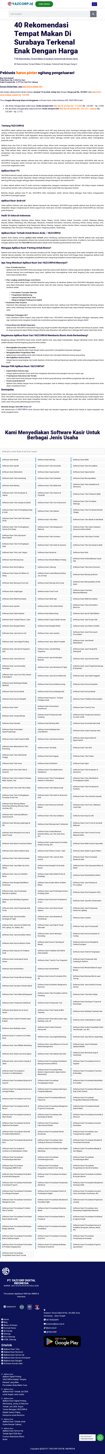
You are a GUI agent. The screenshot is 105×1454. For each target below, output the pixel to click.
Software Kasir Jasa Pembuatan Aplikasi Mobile (85, 1045)
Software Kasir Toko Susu (12, 763)
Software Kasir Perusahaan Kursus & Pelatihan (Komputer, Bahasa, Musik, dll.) (87, 1227)
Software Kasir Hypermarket (84, 472)
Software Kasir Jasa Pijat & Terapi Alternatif (50, 926)
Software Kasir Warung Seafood (85, 574)
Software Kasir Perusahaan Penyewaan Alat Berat (53, 1184)
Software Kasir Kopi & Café (83, 816)
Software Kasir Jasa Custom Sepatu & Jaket (16, 1062)
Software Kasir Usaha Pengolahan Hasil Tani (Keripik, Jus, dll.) (88, 1028)
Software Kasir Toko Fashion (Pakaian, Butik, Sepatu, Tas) (16, 779)
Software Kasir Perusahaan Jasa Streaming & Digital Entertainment (85, 1209)
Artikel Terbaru (8, 1369)
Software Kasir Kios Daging (48, 756)
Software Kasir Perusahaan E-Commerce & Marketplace (13, 1072)
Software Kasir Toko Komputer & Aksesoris (85, 771)
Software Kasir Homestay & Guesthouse (48, 707)
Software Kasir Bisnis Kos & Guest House (15, 1011)
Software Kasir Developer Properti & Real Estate (87, 1003)
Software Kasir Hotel (10, 707)
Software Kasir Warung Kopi (12, 560)
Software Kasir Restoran (47, 552)
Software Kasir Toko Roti (82, 748)
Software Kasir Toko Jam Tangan (14, 552)
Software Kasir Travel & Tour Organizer (52, 960)
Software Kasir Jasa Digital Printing (15, 642)
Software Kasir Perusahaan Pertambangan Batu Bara (12, 1158)
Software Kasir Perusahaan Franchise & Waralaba (87, 1072)
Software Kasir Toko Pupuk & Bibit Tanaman (51, 1011)
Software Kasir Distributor (47, 763)
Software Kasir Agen (81, 763)
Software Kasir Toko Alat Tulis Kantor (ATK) (16, 519)
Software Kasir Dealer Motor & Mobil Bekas (52, 884)
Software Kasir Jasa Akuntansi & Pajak (52, 667)
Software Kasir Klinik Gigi (47, 599)
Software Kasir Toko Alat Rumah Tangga (14, 756)
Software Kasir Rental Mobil (48, 969)
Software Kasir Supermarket (48, 472)
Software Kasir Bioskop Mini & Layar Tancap (86, 977)
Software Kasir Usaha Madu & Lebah (87, 1020)
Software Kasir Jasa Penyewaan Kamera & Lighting (85, 909)
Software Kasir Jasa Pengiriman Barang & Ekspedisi (88, 667)
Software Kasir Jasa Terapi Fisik (85, 620)
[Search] (93, 14)
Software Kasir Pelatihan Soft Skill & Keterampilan (51, 952)
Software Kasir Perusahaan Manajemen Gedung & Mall (88, 1184)
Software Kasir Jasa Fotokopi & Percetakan (85, 884)
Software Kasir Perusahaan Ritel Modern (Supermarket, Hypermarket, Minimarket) (52, 1072)
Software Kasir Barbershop (48, 613)
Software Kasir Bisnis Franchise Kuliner (17, 843)
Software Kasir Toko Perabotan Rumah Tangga (87, 511)
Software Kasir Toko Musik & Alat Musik (88, 519)
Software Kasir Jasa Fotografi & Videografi (85, 650)
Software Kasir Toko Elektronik (49, 486)
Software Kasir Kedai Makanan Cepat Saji (87, 560)
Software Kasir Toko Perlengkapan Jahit (15, 545)
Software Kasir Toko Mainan (48, 511)
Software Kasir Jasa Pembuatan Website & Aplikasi (14, 892)
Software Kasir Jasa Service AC (14, 633)
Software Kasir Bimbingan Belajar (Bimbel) (14, 684)
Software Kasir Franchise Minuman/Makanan (82, 591)
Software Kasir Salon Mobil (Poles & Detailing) (51, 875)
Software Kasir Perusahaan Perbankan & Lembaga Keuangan (17, 1192)
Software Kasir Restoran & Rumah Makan (50, 806)
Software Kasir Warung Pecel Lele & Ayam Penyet (16, 834)
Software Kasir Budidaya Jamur (14, 1028)
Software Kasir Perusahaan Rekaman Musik (52, 1209)
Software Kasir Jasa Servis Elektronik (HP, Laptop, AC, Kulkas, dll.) (16, 926)
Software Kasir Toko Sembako (49, 478)
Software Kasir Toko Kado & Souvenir (52, 545)
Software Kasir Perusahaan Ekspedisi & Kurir (17, 1141)
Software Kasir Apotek (10, 606)
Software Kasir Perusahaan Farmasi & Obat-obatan (16, 1116)
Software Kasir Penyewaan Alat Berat (16, 1003)
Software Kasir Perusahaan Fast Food (16, 1099)
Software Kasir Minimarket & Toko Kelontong (15, 748)
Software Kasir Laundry (82, 918)
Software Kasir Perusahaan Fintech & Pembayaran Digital (52, 1192)
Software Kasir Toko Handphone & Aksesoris (86, 485)
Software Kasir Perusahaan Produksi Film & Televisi (16, 1209)
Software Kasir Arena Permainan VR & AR (52, 977)
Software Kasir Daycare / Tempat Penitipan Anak (50, 699)
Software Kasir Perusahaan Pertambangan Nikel (83, 1158)
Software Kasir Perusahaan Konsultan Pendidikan (52, 1227)
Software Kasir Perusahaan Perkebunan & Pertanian (83, 1237)
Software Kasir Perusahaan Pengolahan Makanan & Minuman (85, 1099)
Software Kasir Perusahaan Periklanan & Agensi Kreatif (87, 1218)
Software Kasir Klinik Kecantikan (85, 599)
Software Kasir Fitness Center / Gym (51, 851)
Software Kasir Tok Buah (47, 748)
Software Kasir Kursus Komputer (85, 684)
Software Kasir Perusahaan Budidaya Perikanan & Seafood (52, 1246)
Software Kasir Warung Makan (84, 478)
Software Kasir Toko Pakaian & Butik (87, 494)
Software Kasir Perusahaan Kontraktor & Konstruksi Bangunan (16, 1175)
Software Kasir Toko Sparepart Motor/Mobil (14, 536)
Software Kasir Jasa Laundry (48, 633)
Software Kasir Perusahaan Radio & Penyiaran (51, 1218)
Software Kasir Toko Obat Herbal (50, 606)
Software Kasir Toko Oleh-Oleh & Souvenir (14, 771)
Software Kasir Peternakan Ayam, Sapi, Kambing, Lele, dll (52, 1020)
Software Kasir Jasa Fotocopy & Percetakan (85, 633)
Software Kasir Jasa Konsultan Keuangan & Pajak (13, 918)
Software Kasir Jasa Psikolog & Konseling (50, 935)
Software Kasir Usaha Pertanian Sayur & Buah (16, 1020)
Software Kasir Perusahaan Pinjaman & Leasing (88, 1201)
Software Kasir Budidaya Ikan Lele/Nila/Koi (49, 730)
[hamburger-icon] (94, 4)
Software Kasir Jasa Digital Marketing (52, 1037)
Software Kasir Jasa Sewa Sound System (50, 909)
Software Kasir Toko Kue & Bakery (51, 816)
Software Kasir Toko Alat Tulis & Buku (16, 788)
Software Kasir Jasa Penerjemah (85, 926)
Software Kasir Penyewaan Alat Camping (49, 716)
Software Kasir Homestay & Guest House (15, 960)
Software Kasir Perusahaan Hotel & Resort (15, 1107)
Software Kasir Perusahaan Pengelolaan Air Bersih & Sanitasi (85, 1167)
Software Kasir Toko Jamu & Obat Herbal (50, 858)
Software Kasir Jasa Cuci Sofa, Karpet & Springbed (16, 676)
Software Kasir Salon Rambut (13, 613)
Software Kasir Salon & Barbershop (15, 851)
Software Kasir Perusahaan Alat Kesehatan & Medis (50, 1116)
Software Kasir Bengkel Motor (13, 626)
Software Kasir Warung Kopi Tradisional (53, 824)
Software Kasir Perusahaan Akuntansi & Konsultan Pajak (53, 1201)
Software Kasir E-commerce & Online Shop (16, 1037)
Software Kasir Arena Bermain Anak (86, 723)
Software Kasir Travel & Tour (84, 707)
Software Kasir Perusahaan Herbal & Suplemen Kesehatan (16, 1124)
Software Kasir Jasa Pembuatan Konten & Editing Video (53, 892)
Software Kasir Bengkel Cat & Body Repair (51, 867)
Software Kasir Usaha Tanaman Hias (86, 731)
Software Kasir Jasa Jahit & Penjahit (51, 642)
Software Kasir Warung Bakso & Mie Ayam (86, 583)
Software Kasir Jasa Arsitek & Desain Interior (87, 986)
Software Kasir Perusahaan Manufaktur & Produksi (88, 1082)
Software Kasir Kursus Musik (13, 691)
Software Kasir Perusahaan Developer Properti (52, 1175)
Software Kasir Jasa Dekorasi (13, 659)
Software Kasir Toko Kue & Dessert (86, 567)
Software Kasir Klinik (81, 460)
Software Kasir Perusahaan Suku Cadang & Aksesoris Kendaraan (50, 1141)
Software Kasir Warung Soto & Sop (51, 583)
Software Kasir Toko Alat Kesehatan (15, 858)
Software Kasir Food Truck (48, 591)
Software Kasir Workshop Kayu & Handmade (85, 1054)
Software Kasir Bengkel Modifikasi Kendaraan (15, 884)
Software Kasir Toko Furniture (49, 537)
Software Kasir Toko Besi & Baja (85, 994)
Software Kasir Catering (47, 567)
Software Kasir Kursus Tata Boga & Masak (51, 943)
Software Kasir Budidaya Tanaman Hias (87, 1011)
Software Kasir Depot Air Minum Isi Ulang (15, 574)
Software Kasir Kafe (80, 552)
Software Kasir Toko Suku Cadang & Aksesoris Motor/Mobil (86, 528)
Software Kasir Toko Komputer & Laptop (14, 494)
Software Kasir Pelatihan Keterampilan (87, 699)
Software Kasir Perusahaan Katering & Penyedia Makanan (52, 1090)
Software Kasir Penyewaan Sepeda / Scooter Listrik (87, 716)
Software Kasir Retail (10, 460)
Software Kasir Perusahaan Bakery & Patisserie (52, 1099)
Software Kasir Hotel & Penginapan (86, 952)
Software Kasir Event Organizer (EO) (86, 892)
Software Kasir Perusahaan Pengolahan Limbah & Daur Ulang (50, 1167)
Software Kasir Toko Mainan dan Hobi (52, 1054)
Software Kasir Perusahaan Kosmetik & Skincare (88, 1116)
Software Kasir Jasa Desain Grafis (86, 659)
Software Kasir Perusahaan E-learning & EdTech (52, 1237)
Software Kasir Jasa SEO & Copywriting (88, 1037)
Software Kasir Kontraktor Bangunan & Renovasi (52, 986)
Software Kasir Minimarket (12, 472)
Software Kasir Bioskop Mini (48, 723)
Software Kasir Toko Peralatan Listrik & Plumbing (52, 994)
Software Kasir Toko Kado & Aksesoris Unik (52, 796)
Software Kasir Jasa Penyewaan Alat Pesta (16, 909)
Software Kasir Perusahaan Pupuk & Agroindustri (87, 1246)
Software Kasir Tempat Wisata (13, 716)
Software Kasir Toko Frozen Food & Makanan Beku (86, 834)
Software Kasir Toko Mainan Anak (50, 788)
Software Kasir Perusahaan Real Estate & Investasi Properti (17, 1184)
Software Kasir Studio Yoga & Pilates (87, 851)
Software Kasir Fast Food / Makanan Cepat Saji (86, 806)
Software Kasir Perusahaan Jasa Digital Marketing (52, 1150)
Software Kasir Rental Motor (13, 969)
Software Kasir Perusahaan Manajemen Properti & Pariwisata (53, 1107)
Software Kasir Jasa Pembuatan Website (50, 659)
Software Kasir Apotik (10, 466)
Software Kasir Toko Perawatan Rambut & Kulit (85, 858)
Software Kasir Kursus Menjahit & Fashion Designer (85, 943)
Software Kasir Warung (46, 460)
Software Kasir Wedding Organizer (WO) (15, 901)
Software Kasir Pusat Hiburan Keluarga (17, 977)
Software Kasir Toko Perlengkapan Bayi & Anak (17, 511)
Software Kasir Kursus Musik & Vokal (16, 943)
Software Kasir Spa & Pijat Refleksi (86, 613)
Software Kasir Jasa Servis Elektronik (52, 676)
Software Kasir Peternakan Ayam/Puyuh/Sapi (12, 730)
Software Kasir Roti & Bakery (13, 567)
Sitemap (5, 1316)
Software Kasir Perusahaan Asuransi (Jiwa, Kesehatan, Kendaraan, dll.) (87, 1192)
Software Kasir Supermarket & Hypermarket (84, 739)
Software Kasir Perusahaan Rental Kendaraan (51, 1133)
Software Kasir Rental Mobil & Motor (87, 875)
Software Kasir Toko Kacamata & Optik (87, 545)
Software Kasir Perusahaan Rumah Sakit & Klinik (86, 1107)
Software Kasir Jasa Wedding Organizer (49, 650)
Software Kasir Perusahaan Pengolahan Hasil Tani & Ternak (14, 1254)
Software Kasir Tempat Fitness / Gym (16, 620)
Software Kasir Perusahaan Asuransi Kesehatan (87, 1124)
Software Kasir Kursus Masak (84, 691)
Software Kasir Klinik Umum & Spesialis (88, 843)
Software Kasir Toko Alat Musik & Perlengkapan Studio (85, 779)
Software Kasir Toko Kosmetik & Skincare (85, 606)
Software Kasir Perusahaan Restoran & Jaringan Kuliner (17, 1090)
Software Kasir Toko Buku (47, 519)
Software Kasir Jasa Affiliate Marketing (17, 1045)
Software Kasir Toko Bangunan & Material (50, 528)
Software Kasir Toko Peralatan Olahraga (84, 502)
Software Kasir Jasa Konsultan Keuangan (13, 667)
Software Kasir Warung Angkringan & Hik (16, 824)
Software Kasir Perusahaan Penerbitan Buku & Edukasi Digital (17, 1237)
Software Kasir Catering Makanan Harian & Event (15, 816)
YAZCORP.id (22, 409)
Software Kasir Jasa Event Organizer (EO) (16, 650)
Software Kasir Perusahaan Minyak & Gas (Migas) (87, 1150)
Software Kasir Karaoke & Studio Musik (17, 986)
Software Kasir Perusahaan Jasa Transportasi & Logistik (85, 1133)
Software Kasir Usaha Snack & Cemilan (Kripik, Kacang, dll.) (52, 843)
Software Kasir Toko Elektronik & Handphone (50, 771)
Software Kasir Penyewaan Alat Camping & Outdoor (85, 960)
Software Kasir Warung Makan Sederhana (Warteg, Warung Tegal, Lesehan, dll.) (15, 806)
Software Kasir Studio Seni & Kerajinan (16, 1054)
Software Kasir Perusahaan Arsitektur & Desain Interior (87, 1175)
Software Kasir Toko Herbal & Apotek (87, 796)
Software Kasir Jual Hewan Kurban (51, 739)
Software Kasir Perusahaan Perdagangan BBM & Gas (12, 1167)
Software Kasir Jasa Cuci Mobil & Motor (14, 875)
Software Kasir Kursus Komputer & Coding (86, 935)
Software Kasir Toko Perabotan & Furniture (85, 788)
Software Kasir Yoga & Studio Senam (52, 620)
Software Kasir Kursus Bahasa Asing (51, 684)
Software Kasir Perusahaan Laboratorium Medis (48, 1124)
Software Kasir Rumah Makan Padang (52, 560)
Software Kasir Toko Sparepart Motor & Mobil (88, 867)
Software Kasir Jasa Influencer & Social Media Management (53, 1045)
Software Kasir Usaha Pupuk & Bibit (15, 739)
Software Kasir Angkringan (12, 591)
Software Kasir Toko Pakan (83, 756)
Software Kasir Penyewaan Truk (50, 1003)
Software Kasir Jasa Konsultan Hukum (16, 935)
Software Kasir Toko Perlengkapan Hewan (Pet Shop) (15, 528)
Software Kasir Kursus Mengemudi (51, 691)
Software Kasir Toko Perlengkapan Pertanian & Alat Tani (15, 796)
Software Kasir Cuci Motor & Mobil (86, 626)
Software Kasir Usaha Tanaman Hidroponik (49, 1028)
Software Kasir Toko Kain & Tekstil (86, 537)
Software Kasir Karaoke (11, 723)
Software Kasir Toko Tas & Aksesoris (52, 503)
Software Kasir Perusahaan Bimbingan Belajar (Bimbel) (16, 1227)
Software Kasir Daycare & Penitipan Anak (15, 952)
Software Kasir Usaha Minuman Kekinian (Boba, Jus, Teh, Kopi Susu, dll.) (51, 833)
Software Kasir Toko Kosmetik (49, 466)
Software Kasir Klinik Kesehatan (14, 599)
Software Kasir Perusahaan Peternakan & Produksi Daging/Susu (17, 1246)
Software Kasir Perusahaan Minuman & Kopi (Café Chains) (87, 1090)
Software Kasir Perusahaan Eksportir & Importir (17, 1082)
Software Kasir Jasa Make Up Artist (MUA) (15, 867)
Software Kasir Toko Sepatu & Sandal (16, 503)
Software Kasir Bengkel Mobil (49, 626)
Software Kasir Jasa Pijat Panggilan (86, 676)
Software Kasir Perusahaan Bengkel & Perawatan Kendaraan (87, 1141)
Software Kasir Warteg (10, 486)
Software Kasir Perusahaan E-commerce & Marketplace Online (15, 1150)
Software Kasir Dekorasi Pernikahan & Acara (52, 901)
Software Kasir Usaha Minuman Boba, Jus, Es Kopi (52, 574)
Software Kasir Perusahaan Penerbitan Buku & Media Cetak (17, 1218)
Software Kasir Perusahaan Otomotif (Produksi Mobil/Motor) (16, 1133)
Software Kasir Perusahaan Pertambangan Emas (48, 1158)
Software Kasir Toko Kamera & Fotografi (49, 494)
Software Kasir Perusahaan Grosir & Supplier (86, 1062)
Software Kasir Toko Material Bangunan (17, 994)
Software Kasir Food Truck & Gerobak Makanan (87, 824)
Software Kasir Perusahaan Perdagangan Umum (48, 1082)
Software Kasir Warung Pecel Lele (15, 583)
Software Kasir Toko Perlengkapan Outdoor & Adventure (51, 779)
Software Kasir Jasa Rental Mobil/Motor (83, 642)
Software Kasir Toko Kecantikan (85, 466)
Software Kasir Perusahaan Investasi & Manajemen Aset (17, 1201)
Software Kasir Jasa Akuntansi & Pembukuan (50, 918)
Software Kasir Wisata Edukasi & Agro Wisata (87, 969)
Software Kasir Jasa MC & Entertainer (87, 901)
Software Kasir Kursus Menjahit (14, 699)
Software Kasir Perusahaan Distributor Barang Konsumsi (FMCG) (52, 1062)
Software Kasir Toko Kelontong (14, 478)
